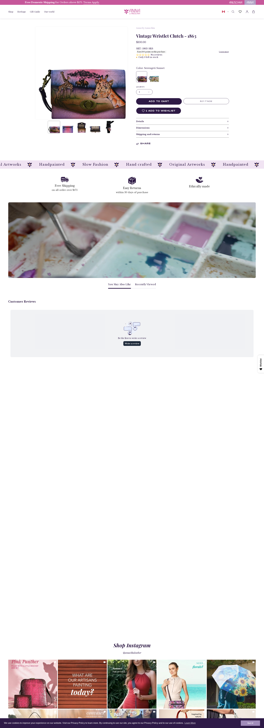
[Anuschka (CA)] (132, 11)
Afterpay (9, 2)
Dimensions (143, 128)
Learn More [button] (190, 723)
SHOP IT (33, 684)
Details (140, 121)
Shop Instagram (132, 645)
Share (145, 143)
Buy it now (206, 101)
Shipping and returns (148, 134)
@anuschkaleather (132, 652)
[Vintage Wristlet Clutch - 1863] (54, 127)
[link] (32, 684)
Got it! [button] (250, 723)
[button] (35, 11)
